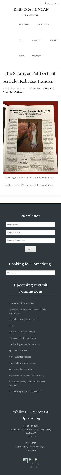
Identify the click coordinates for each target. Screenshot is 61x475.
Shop (21, 40)
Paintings (24, 24)
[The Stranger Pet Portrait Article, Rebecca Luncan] (30, 173)
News (21, 56)
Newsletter (37, 40)
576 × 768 (35, 88)
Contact (36, 56)
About (53, 40)
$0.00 (51, 3)
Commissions (42, 24)
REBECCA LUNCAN (31, 9)
